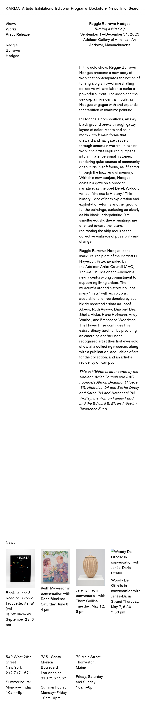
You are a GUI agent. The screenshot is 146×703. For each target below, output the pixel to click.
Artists (27, 8)
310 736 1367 (53, 678)
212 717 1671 (18, 672)
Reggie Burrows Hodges (13, 50)
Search (134, 8)
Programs (79, 8)
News (113, 8)
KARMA (13, 8)
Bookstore (98, 8)
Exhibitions (44, 8)
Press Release (18, 34)
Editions (62, 8)
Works (11, 29)
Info (123, 8)
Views (11, 23)
